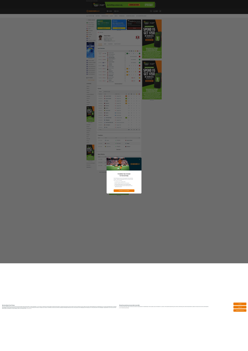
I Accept (239, 303)
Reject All (240, 307)
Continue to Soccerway (124, 190)
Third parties (29, 308)
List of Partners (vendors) (124, 307)
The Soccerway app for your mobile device (123, 184)
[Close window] (139, 159)
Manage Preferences (240, 310)
